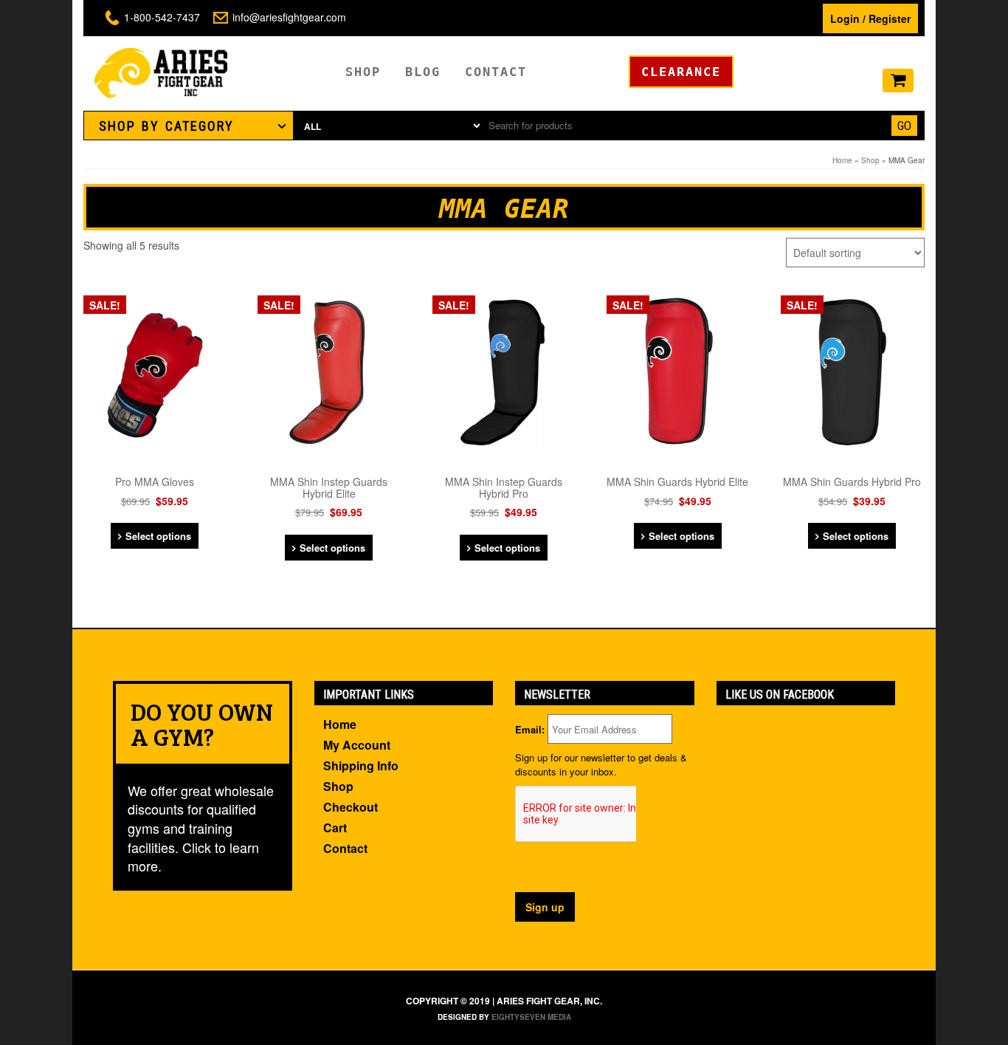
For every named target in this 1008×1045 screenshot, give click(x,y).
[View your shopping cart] (898, 81)
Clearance (681, 71)
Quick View (159, 308)
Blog (423, 71)
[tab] (188, 125)
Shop (363, 71)
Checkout (350, 806)
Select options (158, 536)
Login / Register (870, 18)
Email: (530, 729)
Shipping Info (360, 765)
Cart (335, 827)
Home (842, 160)
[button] (188, 125)
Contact (496, 71)
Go (904, 125)
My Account (356, 744)
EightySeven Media (531, 1017)
